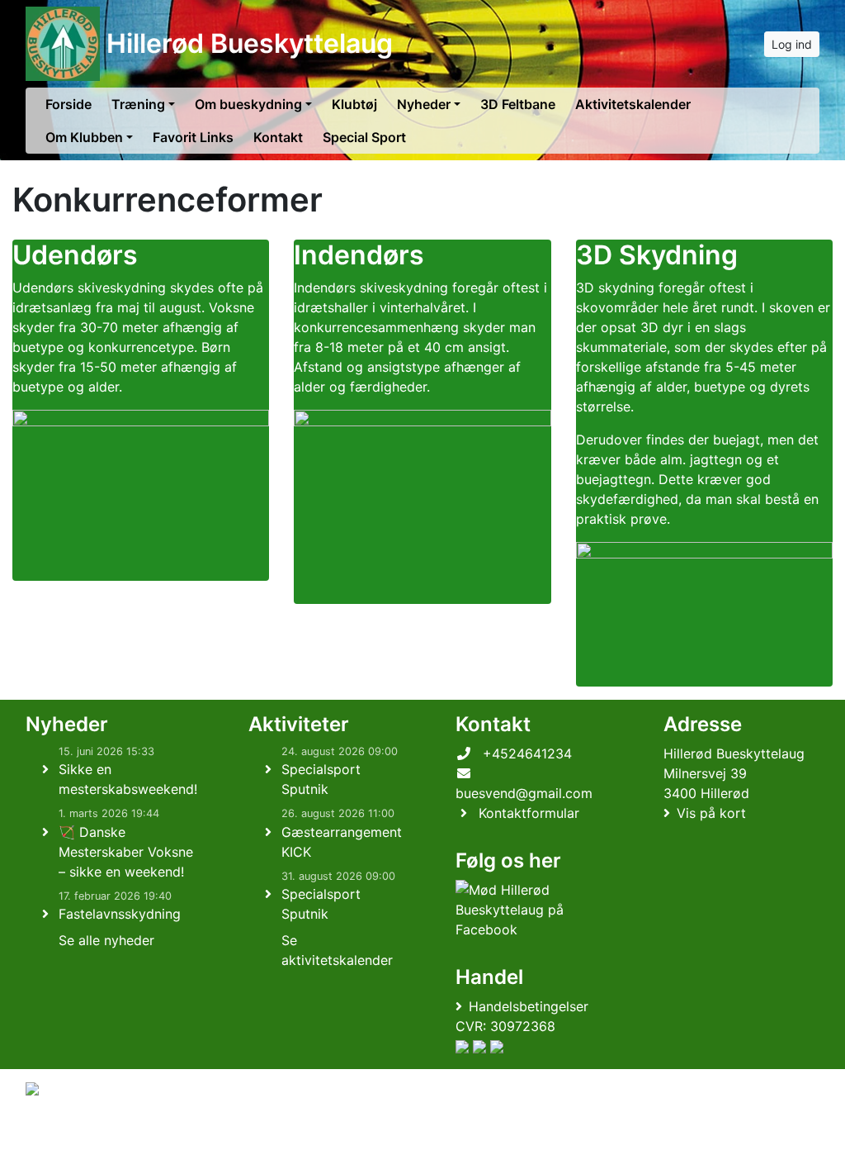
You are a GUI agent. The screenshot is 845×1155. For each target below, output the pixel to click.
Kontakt (278, 137)
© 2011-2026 (59, 1133)
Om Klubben (84, 137)
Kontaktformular (529, 813)
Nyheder (424, 104)
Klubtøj (354, 104)
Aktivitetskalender (633, 104)
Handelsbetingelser (528, 1006)
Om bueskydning (248, 104)
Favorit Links (193, 137)
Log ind (792, 44)
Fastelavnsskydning (120, 913)
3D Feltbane (517, 104)
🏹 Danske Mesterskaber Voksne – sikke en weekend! (126, 852)
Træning (138, 104)
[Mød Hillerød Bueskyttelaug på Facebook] (530, 909)
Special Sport (364, 137)
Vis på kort (711, 813)
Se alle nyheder (106, 940)
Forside (68, 104)
